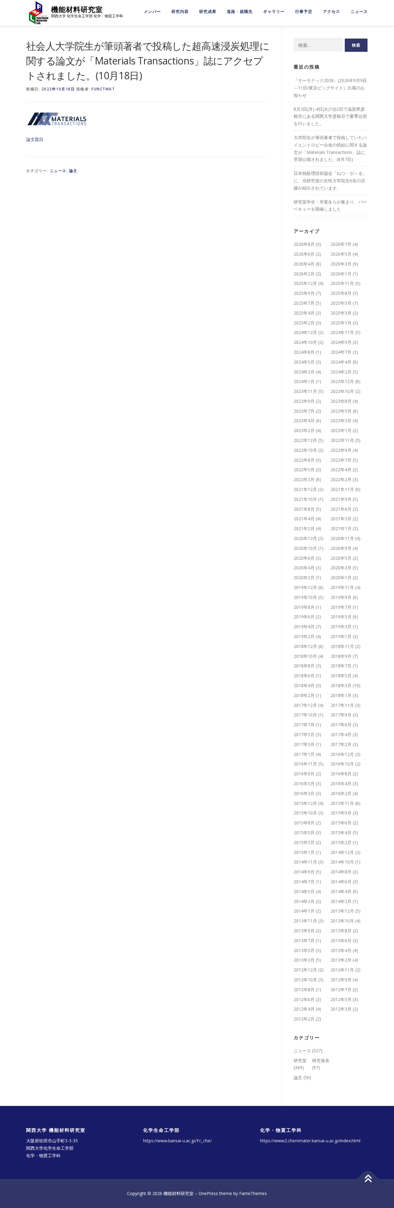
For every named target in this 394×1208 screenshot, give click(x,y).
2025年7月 (304, 303)
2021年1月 (341, 528)
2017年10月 (305, 715)
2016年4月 (341, 783)
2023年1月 (341, 430)
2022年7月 (341, 460)
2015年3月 (304, 842)
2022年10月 (305, 450)
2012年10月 (305, 980)
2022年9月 (341, 450)
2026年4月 (304, 264)
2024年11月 (342, 332)
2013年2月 (341, 960)
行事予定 (303, 11)
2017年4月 (341, 734)
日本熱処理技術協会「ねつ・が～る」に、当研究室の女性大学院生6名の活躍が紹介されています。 (330, 180)
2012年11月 (342, 970)
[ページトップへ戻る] (368, 1179)
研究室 (300, 1060)
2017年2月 (341, 744)
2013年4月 (341, 950)
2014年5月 (304, 891)
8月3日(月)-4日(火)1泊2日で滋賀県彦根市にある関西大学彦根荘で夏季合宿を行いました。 (330, 116)
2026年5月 (341, 254)
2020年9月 (341, 548)
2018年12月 (305, 646)
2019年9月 (341, 597)
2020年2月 (304, 577)
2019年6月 (304, 617)
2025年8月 (341, 293)
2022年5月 (304, 469)
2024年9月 (341, 342)
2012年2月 (304, 1019)
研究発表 (320, 1060)
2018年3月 (341, 685)
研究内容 (180, 11)
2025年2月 (304, 323)
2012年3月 (341, 1009)
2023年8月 (341, 401)
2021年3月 (341, 519)
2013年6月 (341, 940)
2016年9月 (304, 774)
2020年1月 (341, 577)
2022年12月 (305, 440)
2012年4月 (304, 1009)
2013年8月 (341, 931)
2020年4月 (304, 568)
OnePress (208, 1193)
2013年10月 (342, 921)
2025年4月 (304, 313)
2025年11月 (342, 283)
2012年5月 (341, 999)
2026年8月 (304, 244)
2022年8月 (304, 460)
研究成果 (207, 11)
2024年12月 (305, 332)
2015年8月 (304, 823)
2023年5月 (341, 411)
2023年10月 (342, 391)
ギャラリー (274, 11)
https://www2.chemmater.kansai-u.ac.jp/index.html (310, 1141)
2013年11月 (305, 921)
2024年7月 (341, 352)
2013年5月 (304, 950)
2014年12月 (342, 852)
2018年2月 (304, 695)
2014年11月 (305, 862)
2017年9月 (341, 715)
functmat (103, 89)
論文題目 (34, 139)
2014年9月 (304, 872)
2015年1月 (304, 852)
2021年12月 (305, 489)
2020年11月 (342, 538)
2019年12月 (305, 587)
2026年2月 (304, 274)
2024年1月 (304, 381)
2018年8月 (304, 666)
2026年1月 (341, 274)
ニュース (359, 11)
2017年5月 (304, 734)
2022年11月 (342, 440)
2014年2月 (341, 901)
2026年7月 (341, 244)
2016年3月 (304, 793)
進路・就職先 (240, 11)
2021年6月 (341, 509)
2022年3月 (304, 479)
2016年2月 (341, 793)
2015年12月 (305, 803)
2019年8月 (304, 607)
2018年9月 (341, 656)
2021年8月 (304, 509)
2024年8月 (304, 352)
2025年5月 (341, 303)
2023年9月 (304, 401)
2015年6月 (341, 823)
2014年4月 (341, 891)
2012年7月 (341, 989)
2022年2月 (341, 479)
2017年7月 (304, 725)
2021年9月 (341, 499)
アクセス (331, 11)
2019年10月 (305, 597)
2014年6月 (341, 881)
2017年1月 (304, 754)
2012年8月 (304, 989)
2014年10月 (342, 862)
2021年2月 (304, 528)
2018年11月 (342, 646)
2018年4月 (304, 685)
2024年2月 (341, 372)
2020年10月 (305, 548)
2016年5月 (304, 783)
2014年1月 (304, 911)
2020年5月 (341, 558)
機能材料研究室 (77, 9)
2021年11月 (342, 489)
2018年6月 (304, 675)
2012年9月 (341, 980)
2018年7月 (341, 666)
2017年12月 (305, 705)
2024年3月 (304, 372)
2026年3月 (341, 264)
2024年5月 (304, 362)
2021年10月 (305, 499)
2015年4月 (341, 832)
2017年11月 (342, 705)
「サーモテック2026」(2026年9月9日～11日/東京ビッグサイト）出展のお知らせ (330, 87)
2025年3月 (341, 313)
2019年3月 (341, 626)
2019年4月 (304, 626)
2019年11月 (342, 587)
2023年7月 (304, 411)
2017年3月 (304, 744)
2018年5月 (341, 675)
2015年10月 (305, 813)
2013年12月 (342, 911)
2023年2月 (304, 430)
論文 (73, 170)
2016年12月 (342, 754)
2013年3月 (304, 960)
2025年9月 (304, 293)
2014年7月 (304, 881)
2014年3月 (304, 901)
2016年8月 (341, 774)
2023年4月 (304, 420)
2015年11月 (342, 803)
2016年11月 (305, 764)
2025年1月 (341, 323)
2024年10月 (305, 342)
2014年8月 (341, 872)
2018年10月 (305, 656)
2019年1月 (341, 636)
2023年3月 (341, 420)
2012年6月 (304, 999)
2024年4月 (341, 362)
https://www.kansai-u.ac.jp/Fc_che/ (177, 1141)
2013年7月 (304, 940)
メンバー (152, 11)
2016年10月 (342, 764)
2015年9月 (341, 813)
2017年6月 (341, 725)
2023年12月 (342, 381)
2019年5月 (341, 617)
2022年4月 (341, 469)
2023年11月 (305, 391)
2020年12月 (305, 538)
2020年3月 (341, 568)
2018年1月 (341, 695)
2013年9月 (304, 931)
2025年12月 (305, 283)
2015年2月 (341, 842)
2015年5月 (304, 832)
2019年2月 (304, 636)
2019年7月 (341, 607)
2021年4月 (304, 519)
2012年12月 (305, 970)
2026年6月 (304, 254)
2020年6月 (304, 558)
